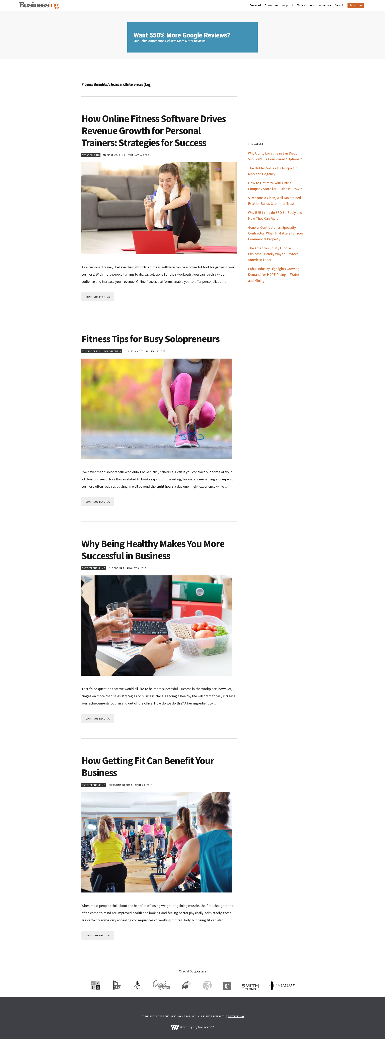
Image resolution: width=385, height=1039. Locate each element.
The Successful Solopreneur (102, 351)
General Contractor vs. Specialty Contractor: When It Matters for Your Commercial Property (275, 233)
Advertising (236, 1016)
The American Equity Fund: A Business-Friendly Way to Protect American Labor (273, 254)
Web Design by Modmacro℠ (196, 1027)
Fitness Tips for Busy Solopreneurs (150, 339)
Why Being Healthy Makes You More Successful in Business (152, 549)
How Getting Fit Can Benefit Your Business (147, 766)
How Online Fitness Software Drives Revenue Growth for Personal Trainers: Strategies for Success (153, 130)
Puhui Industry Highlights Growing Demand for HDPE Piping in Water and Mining (273, 274)
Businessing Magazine (39, 5)
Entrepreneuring (93, 568)
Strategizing (91, 155)
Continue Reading (97, 296)
